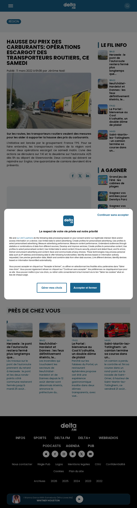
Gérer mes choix (51, 288)
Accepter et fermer (85, 288)
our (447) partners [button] (25, 237)
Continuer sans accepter (113, 215)
